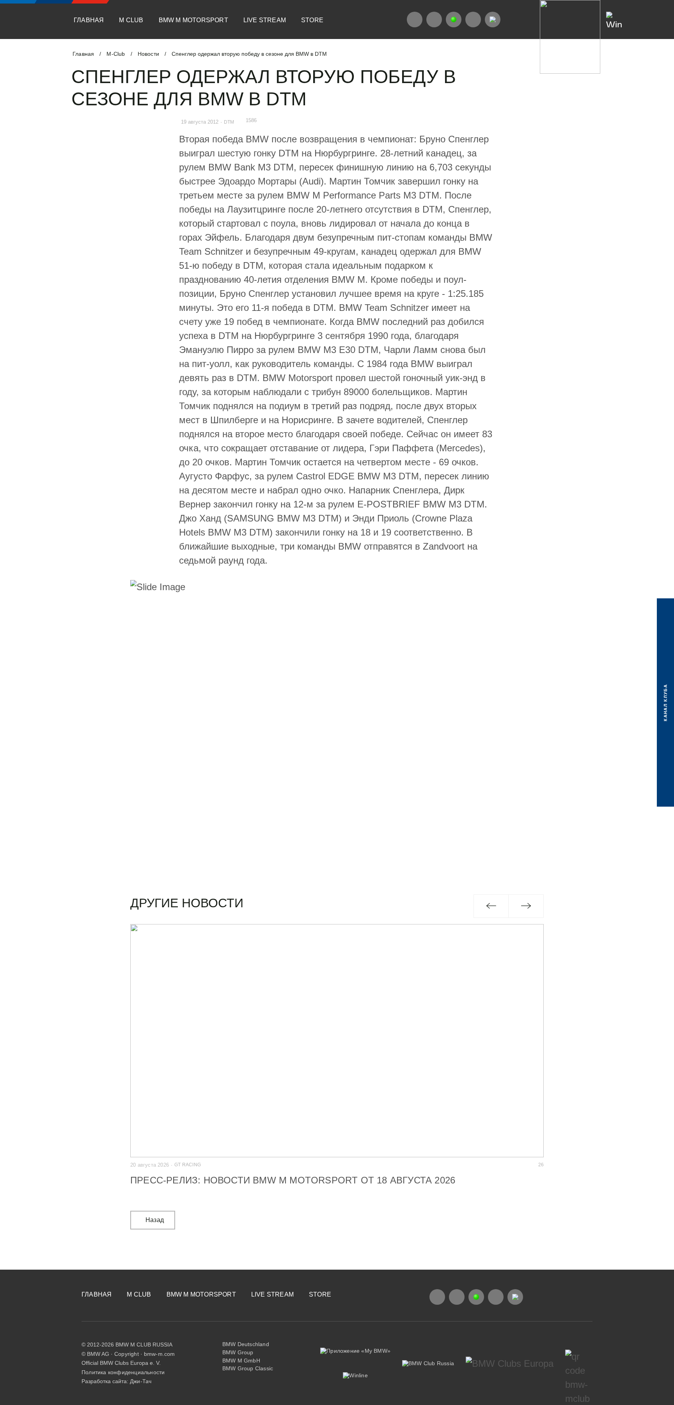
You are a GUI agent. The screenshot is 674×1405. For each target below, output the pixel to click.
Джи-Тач (140, 1381)
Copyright (126, 1354)
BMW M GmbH (241, 1360)
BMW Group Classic (247, 1368)
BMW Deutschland (245, 1344)
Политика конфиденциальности (123, 1372)
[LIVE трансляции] (453, 19)
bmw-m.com (159, 1354)
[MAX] (492, 19)
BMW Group (238, 1352)
